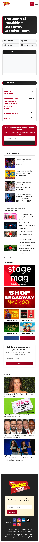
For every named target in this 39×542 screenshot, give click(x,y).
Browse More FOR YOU (18, 208)
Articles (10, 41)
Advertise (10, 529)
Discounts (27, 338)
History (9, 45)
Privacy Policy (28, 537)
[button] (32, 4)
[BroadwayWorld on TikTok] (28, 520)
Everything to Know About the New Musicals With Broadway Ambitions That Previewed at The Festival (19, 458)
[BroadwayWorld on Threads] (14, 525)
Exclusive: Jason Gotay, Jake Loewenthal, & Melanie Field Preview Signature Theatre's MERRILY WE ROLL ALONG (27, 237)
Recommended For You (12, 154)
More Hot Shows (11, 338)
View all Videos (9, 258)
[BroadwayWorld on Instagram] (19, 520)
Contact (23, 529)
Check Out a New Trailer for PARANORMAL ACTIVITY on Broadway (27, 225)
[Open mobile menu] (36, 4)
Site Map (28, 531)
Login (26, 3)
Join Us (30, 529)
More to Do (28, 45)
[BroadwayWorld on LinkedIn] (23, 520)
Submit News (12, 531)
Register (20, 3)
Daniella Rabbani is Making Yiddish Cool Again (26, 216)
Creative (27, 41)
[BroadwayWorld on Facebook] (14, 520)
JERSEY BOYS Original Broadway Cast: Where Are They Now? (19, 436)
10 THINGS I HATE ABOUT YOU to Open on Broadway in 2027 (19, 416)
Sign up (19, 363)
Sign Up (19, 143)
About (17, 529)
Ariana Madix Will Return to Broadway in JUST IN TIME (19, 395)
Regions (21, 531)
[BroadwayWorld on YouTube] (19, 525)
